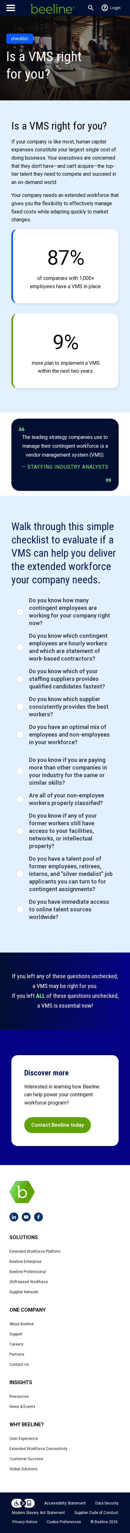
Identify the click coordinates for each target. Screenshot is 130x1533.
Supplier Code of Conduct (96, 1513)
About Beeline (21, 1324)
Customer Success (26, 1459)
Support (15, 1334)
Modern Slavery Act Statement (38, 1513)
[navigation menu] (10, 7)
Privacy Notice (24, 1522)
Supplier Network (23, 1292)
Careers (16, 1344)
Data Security (107, 1503)
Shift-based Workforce (28, 1282)
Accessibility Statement (65, 1503)
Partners (16, 1354)
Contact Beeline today (57, 1125)
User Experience (23, 1438)
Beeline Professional (27, 1272)
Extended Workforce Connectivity (38, 1449)
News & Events (22, 1406)
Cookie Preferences (64, 1522)
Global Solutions (23, 1469)
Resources (19, 1396)
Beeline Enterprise (25, 1261)
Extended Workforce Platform (35, 1251)
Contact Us (19, 1364)
